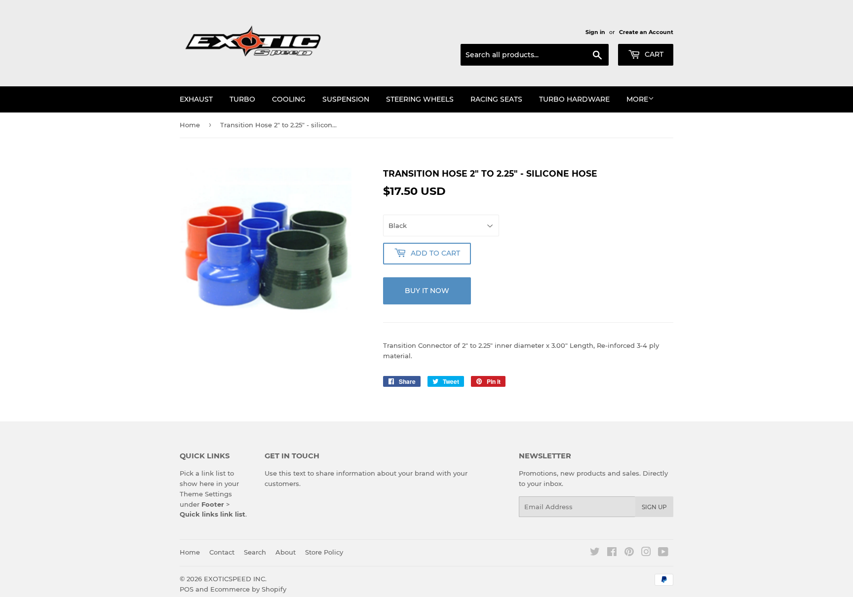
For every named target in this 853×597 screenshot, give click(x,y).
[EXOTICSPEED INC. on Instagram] (646, 553)
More (637, 99)
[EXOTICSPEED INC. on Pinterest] (629, 553)
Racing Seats (496, 99)
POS (187, 589)
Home (190, 125)
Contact (221, 552)
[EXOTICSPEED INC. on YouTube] (663, 553)
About (285, 552)
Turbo (242, 99)
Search (255, 552)
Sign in (595, 32)
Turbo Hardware (574, 99)
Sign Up (654, 507)
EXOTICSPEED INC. (235, 579)
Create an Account (646, 32)
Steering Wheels (420, 99)
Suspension (345, 99)
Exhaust (196, 99)
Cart (653, 54)
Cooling (289, 99)
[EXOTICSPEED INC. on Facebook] (612, 553)
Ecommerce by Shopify (248, 589)
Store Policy (324, 552)
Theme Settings (206, 494)
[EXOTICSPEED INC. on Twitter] (595, 553)
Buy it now (427, 290)
